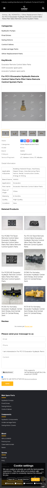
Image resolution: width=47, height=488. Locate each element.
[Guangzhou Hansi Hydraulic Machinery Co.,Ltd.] (24, 8)
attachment (9, 372)
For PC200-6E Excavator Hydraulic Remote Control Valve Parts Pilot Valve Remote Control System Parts (11, 276)
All (9, 15)
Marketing (39, 483)
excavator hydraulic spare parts (13, 71)
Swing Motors (6, 406)
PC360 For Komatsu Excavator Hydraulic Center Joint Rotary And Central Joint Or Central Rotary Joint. (34, 276)
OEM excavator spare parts (12, 68)
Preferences (29, 483)
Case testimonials (8, 444)
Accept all (35, 479)
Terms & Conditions (31, 379)
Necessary (10, 483)
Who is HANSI (6, 438)
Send (7, 383)
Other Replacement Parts (32, 15)
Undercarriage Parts (9, 422)
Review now (28, 326)
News (3, 447)
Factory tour (6, 441)
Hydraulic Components (10, 419)
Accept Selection (23, 479)
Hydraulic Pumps (7, 400)
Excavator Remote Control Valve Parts (16, 65)
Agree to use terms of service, (19, 379)
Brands (4, 457)
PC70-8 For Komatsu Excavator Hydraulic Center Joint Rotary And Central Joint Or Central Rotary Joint (34, 311)
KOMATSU (16, 15)
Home (4, 15)
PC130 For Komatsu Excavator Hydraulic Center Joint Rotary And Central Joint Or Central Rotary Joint (12, 311)
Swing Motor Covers (9, 425)
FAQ (3, 460)
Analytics (19, 483)
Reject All (11, 479)
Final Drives (6, 403)
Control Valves (7, 409)
